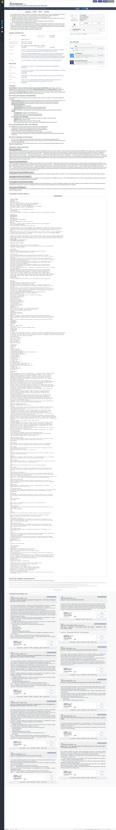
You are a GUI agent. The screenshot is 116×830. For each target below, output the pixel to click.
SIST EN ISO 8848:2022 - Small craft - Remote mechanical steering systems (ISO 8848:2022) (41, 60)
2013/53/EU (32, 8)
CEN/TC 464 (43, 8)
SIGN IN (105, 1)
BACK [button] (10, 8)
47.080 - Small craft (25, 39)
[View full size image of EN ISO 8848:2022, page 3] (74, 21)
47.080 (27, 8)
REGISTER (111, 1)
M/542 (37, 8)
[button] (77, 9)
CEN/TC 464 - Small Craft (26, 42)
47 (82, 34)
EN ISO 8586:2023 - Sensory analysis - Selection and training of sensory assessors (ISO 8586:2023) (42, 75)
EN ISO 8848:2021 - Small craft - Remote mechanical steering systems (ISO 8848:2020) (40, 66)
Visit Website (100, 48)
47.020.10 (26, 647)
